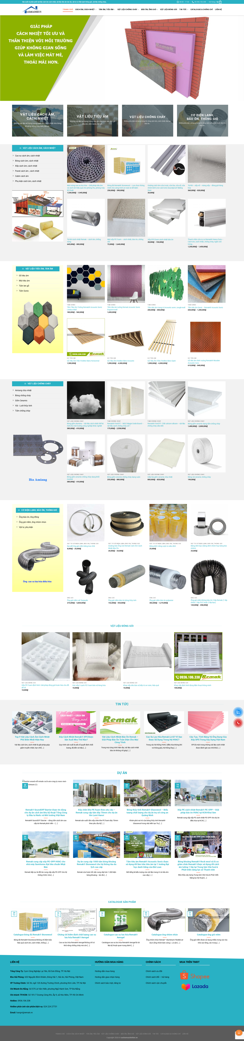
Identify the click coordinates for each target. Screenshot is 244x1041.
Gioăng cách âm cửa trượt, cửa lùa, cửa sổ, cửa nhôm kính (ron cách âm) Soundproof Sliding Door (166, 187)
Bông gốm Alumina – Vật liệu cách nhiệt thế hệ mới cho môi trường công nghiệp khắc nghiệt (85, 425)
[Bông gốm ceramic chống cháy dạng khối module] (86, 453)
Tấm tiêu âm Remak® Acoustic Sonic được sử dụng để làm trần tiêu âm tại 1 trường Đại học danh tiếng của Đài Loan (147, 864)
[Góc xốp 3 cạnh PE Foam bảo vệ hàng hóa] (96, 656)
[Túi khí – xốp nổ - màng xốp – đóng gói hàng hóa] (207, 164)
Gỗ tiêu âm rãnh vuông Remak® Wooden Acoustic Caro (204, 362)
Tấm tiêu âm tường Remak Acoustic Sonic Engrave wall (123, 308)
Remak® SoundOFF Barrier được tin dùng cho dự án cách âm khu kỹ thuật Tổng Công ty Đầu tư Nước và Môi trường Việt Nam (46, 813)
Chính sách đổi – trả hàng (157, 977)
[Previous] (8, 58)
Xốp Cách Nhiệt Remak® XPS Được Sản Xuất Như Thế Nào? (76, 738)
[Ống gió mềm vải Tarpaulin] (85, 577)
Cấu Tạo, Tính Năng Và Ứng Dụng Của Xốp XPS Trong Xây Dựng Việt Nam (208, 738)
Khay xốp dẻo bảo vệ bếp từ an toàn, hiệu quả (141, 685)
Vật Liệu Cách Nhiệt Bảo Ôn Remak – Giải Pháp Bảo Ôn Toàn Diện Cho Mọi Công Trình (120, 740)
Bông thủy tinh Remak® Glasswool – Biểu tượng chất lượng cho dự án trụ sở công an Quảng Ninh (147, 813)
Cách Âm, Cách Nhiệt (85, 9)
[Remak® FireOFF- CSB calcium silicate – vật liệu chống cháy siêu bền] (166, 400)
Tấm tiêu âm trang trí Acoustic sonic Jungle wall (166, 307)
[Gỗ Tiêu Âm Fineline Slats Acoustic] (126, 337)
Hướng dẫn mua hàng (105, 971)
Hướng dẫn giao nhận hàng (107, 977)
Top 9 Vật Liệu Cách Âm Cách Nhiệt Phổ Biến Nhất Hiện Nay (32, 738)
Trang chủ (68, 9)
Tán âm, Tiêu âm (106, 9)
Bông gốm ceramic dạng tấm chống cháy (204, 424)
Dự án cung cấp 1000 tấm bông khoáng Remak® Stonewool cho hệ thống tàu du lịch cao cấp (96, 864)
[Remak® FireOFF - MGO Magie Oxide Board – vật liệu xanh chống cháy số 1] (126, 400)
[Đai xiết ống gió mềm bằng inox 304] (85, 522)
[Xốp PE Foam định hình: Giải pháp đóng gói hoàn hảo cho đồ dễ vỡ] (46, 656)
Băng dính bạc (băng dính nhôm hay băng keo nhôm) (209, 547)
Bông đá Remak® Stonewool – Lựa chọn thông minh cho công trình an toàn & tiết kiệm (125, 186)
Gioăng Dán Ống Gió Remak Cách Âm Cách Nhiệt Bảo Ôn (125, 547)
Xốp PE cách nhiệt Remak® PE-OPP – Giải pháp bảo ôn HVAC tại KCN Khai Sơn (198, 811)
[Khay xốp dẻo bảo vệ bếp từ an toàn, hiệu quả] (147, 656)
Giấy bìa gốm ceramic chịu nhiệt (160, 477)
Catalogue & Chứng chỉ (201, 9)
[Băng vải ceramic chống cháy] (207, 453)
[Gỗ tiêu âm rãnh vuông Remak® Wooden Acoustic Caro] (207, 337)
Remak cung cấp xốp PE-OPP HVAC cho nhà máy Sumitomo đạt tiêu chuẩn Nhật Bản (45, 864)
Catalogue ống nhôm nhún (165, 934)
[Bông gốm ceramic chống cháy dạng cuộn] (126, 453)
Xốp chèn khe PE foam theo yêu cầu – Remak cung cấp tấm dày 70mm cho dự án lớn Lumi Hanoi (96, 813)
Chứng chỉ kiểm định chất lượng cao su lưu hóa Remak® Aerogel (77, 936)
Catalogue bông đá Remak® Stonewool (33, 934)
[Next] (236, 58)
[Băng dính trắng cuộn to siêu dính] (168, 522)
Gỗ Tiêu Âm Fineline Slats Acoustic (120, 361)
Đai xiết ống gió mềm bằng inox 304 (81, 546)
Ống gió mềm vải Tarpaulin (77, 600)
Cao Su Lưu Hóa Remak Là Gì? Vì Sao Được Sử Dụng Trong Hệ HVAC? (164, 738)
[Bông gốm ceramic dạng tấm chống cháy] (207, 400)
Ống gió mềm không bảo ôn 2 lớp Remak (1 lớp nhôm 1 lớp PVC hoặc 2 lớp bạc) (209, 601)
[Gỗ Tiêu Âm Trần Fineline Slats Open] (166, 337)
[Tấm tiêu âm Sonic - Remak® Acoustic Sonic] (207, 284)
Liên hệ (218, 9)
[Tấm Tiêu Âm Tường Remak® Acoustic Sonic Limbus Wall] (86, 284)
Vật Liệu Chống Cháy (127, 9)
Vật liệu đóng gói (168, 9)
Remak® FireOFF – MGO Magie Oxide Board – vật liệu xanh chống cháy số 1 (125, 425)
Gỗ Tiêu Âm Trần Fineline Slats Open (162, 361)
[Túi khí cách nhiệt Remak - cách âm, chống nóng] (86, 218)
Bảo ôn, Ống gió (148, 9)
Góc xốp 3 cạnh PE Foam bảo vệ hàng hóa (89, 685)
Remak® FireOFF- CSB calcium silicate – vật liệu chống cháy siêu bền (166, 425)
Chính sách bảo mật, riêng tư (108, 983)
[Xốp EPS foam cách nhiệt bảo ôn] (166, 218)
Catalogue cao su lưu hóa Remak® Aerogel (121, 936)
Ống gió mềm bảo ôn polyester (161, 600)
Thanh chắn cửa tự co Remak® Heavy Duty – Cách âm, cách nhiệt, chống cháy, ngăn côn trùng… (205, 241)
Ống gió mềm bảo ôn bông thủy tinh (122, 600)
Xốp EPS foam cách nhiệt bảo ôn (160, 239)
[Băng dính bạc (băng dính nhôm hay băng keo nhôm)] (209, 522)
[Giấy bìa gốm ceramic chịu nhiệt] (166, 453)
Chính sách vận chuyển (156, 983)
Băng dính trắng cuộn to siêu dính (162, 546)
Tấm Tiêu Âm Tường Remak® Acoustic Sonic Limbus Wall (84, 308)
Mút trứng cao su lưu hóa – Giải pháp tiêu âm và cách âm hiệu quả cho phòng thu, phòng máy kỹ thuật (86, 187)
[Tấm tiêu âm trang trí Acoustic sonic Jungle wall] (166, 284)
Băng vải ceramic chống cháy (199, 477)
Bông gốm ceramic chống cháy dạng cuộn (123, 477)
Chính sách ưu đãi (154, 971)
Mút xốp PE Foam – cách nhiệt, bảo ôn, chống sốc (125, 240)
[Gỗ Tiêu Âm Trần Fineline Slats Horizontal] (86, 337)
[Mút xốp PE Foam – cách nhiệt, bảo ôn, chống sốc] (126, 218)
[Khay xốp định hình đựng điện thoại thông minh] (198, 656)
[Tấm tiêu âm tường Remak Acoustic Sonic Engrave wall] (126, 284)
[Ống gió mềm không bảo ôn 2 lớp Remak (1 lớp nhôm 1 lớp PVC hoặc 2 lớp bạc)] (209, 577)
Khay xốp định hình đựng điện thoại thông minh (192, 685)
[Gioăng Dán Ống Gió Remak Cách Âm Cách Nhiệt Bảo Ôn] (127, 522)
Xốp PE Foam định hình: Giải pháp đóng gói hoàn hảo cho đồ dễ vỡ (45, 686)
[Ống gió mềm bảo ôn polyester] (168, 577)
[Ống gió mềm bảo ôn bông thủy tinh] (127, 577)
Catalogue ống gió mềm (208, 934)
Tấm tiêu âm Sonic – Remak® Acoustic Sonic (205, 307)
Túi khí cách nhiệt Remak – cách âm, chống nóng (84, 240)
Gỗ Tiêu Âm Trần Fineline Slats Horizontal (83, 361)
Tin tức (182, 9)
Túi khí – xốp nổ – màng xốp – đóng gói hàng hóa (205, 186)
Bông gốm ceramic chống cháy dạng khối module (83, 478)
